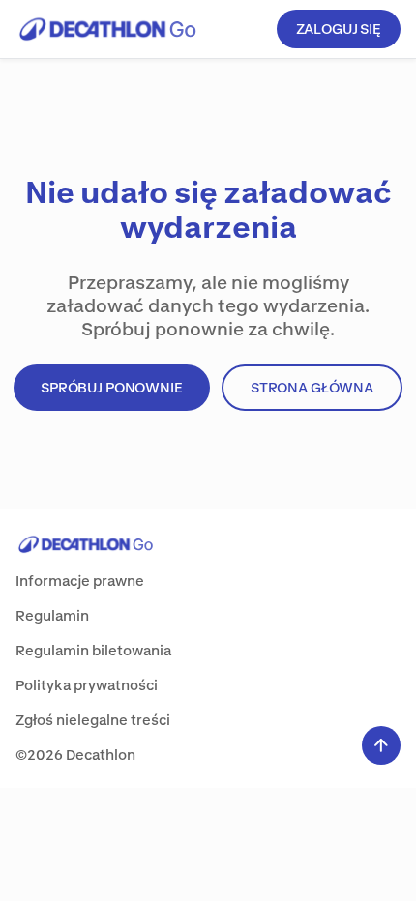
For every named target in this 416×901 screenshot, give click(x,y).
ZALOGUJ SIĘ (338, 28)
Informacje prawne (79, 580)
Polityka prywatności (86, 685)
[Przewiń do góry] (381, 745)
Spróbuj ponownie (112, 387)
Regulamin (52, 615)
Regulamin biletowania (93, 650)
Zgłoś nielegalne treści (92, 720)
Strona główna (312, 387)
